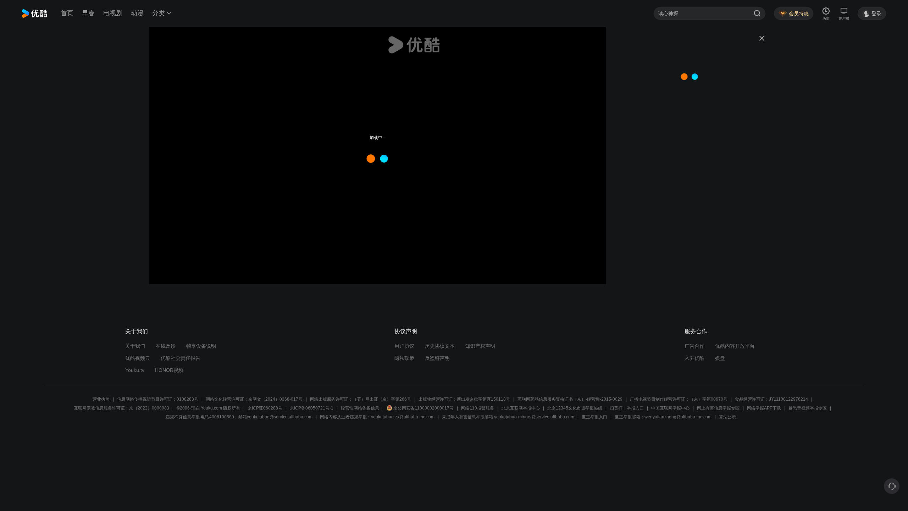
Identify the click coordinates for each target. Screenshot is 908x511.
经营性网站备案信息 (360, 408)
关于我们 (135, 346)
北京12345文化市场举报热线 (574, 408)
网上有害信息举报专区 (718, 408)
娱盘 (720, 358)
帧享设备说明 (201, 346)
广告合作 (694, 346)
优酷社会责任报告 (180, 358)
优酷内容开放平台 (735, 346)
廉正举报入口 (594, 416)
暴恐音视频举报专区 (807, 408)
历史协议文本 (440, 346)
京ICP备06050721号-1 (311, 408)
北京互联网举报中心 (521, 408)
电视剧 (112, 13)
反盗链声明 (437, 358)
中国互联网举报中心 (670, 408)
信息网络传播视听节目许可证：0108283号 (157, 399)
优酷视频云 (137, 358)
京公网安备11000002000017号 (423, 408)
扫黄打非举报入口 (627, 408)
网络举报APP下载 (764, 408)
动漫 (137, 13)
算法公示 (727, 416)
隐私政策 (404, 358)
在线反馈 (166, 346)
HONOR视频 (169, 370)
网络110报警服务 (477, 408)
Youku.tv (134, 370)
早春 (88, 13)
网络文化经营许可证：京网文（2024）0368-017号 (254, 399)
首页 (67, 13)
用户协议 (404, 346)
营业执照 (101, 399)
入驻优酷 (694, 358)
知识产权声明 (480, 346)
